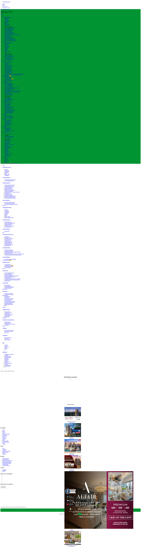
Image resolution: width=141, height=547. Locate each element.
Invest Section (5, 270)
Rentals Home (7, 43)
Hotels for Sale (7, 35)
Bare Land (7, 236)
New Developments (6, 177)
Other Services (7, 156)
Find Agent (5, 126)
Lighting (6, 154)
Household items (8, 146)
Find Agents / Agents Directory (8, 319)
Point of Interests (8, 141)
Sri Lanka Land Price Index (9, 110)
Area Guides (5, 335)
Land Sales (7, 131)
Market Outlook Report (9, 112)
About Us (4, 450)
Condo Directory (8, 80)
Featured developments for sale (10, 179)
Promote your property (9, 137)
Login (4, 3)
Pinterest (14, 163)
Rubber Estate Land (8, 241)
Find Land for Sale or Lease (8, 234)
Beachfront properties (8, 94)
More (4, 132)
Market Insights (5, 101)
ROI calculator (7, 97)
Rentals (3, 9)
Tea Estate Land (7, 240)
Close (1, 14)
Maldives (4, 470)
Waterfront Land (8, 72)
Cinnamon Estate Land (9, 71)
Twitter (7, 163)
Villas (6, 23)
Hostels (6, 49)
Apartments (7, 20)
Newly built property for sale (10, 27)
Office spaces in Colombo (9, 59)
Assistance (4, 328)
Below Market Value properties (10, 40)
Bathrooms (7, 148)
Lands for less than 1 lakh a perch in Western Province (14, 73)
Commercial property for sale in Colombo (12, 34)
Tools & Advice (5, 282)
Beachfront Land (8, 237)
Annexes (6, 48)
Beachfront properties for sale (10, 39)
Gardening (7, 149)
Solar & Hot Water (8, 147)
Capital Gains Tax (8, 108)
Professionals (7, 151)
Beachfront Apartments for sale (10, 38)
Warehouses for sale (8, 36)
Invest (8, 9)
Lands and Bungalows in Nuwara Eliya (12, 87)
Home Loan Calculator (9, 116)
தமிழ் (9, 7)
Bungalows (7, 22)
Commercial (7, 21)
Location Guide (5, 464)
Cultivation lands (8, 89)
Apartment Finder (7, 75)
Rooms (6, 52)
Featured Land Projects (9, 79)
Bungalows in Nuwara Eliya (10, 32)
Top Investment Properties (9, 272)
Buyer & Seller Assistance (9, 136)
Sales (1, 9)
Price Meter (7, 105)
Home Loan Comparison (9, 117)
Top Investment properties (9, 99)
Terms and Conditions (6, 451)
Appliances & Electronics (9, 144)
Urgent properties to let (9, 57)
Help (3, 5)
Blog (6, 113)
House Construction (8, 153)
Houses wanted (7, 120)
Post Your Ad (5, 6)
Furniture (6, 145)
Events (6, 161)
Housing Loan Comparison (7, 460)
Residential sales (8, 128)
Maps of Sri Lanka (8, 139)
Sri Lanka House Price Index (10, 109)
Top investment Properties (9, 84)
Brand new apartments (9, 37)
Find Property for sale (7, 167)
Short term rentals (8, 58)
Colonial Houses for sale (9, 28)
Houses (6, 19)
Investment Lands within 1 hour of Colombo (12, 90)
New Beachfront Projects (9, 180)
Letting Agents (7, 129)
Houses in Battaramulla (9, 33)
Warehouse (7, 25)
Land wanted (7, 122)
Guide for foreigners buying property (11, 204)
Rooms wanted (7, 124)
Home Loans (5, 114)
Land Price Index (6, 459)
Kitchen (6, 150)
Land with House (8, 239)
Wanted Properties (6, 309)
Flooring (6, 152)
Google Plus (11, 163)
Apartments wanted (8, 121)
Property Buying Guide (9, 106)
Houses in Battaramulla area (10, 88)
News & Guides (5, 440)
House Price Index (8, 100)
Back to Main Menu (8, 17)
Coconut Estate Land (8, 242)
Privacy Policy (5, 452)
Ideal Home (7, 143)
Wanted (4, 118)
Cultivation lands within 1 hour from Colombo (13, 74)
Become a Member (6, 441)
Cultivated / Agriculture (9, 238)
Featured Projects (8, 77)
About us (6, 158)
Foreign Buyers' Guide (9, 107)
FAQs (6, 162)
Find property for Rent (7, 207)
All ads (4, 443)
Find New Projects (6, 262)
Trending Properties (8, 98)
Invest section (5, 81)
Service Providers (8, 155)
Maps (4, 439)
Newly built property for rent (10, 56)
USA (3, 471)
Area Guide (7, 140)
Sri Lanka (4, 469)
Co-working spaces (8, 226)
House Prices (7, 231)
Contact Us (7, 160)
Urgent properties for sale (9, 29)
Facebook (4, 163)
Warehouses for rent (8, 55)
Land (6, 9)
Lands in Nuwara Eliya (9, 250)
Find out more (71, 422)
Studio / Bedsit (7, 24)
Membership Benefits (8, 111)
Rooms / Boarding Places (9, 217)
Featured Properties (6, 182)
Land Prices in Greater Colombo (10, 259)
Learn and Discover (6, 200)
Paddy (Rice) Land (8, 70)
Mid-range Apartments (9, 31)
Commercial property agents (10, 130)
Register (4, 4)
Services (4, 438)
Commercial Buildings (9, 123)
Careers (6, 159)
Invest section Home (8, 83)
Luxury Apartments (8, 30)
